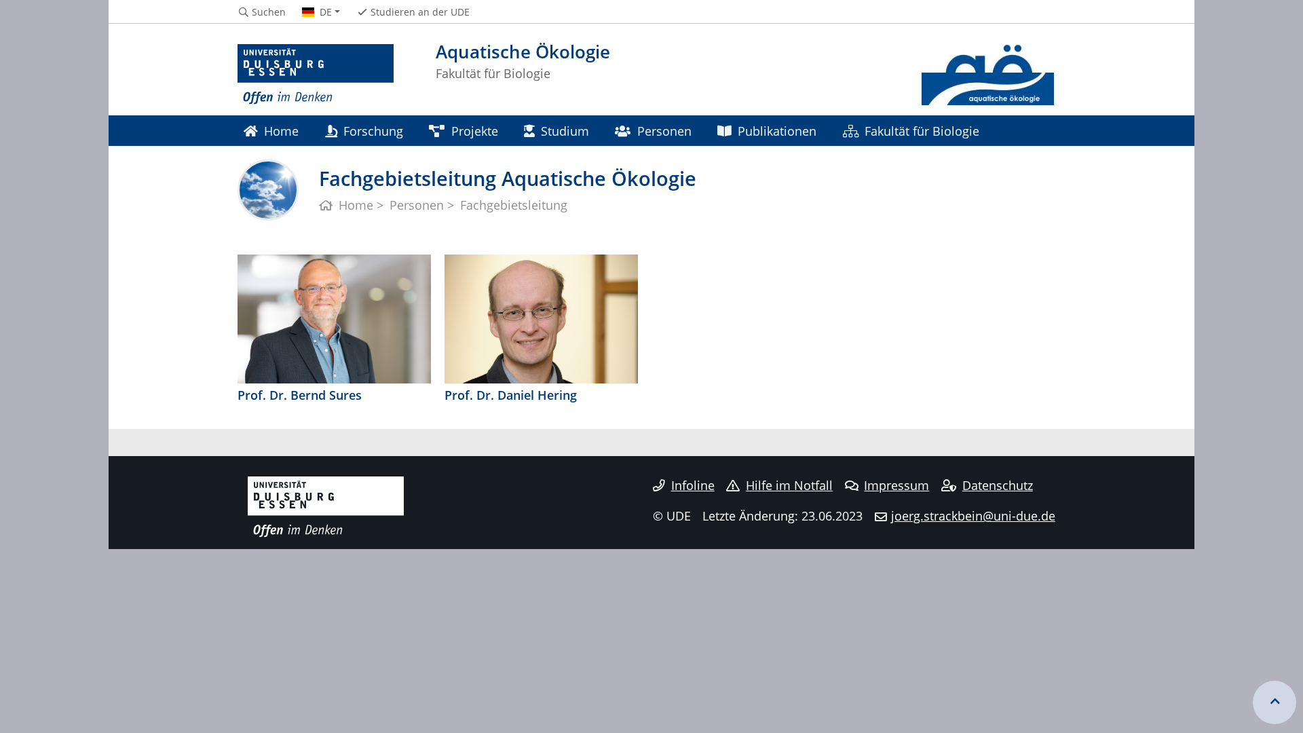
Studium (565, 130)
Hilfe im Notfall (789, 485)
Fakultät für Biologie (922, 130)
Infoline (693, 485)
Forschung (373, 130)
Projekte (474, 130)
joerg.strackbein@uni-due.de (973, 516)
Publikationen (777, 130)
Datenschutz (997, 485)
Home (281, 130)
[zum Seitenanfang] (1274, 702)
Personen (664, 130)
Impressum (896, 485)
